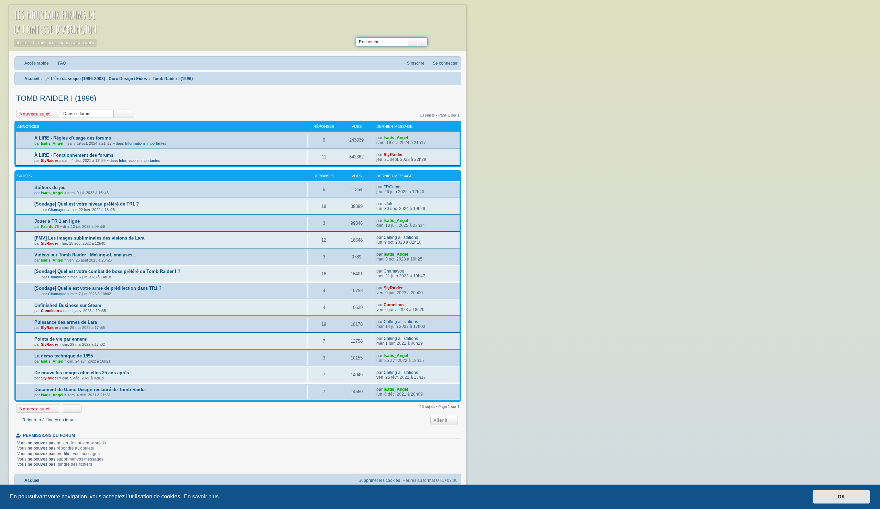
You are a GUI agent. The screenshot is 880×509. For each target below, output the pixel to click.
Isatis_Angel (52, 143)
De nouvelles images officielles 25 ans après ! (83, 372)
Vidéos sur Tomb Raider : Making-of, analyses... (85, 254)
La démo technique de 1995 (63, 355)
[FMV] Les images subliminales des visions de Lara (89, 238)
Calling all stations (401, 237)
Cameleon (50, 311)
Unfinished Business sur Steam (67, 305)
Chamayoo (57, 210)
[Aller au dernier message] (411, 137)
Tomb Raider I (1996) (56, 98)
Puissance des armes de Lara (65, 322)
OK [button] (841, 496)
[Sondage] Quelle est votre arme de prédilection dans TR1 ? (98, 288)
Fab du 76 (50, 226)
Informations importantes (145, 143)
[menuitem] (59, 63)
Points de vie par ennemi (61, 339)
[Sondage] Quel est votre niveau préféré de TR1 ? (86, 204)
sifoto (389, 203)
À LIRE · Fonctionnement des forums (73, 155)
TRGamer (393, 187)
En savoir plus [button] (201, 496)
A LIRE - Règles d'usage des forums (72, 138)
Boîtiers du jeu (50, 187)
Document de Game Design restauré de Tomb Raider (90, 389)
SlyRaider (49, 160)
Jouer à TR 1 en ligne (57, 221)
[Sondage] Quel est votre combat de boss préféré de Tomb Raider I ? (107, 271)
